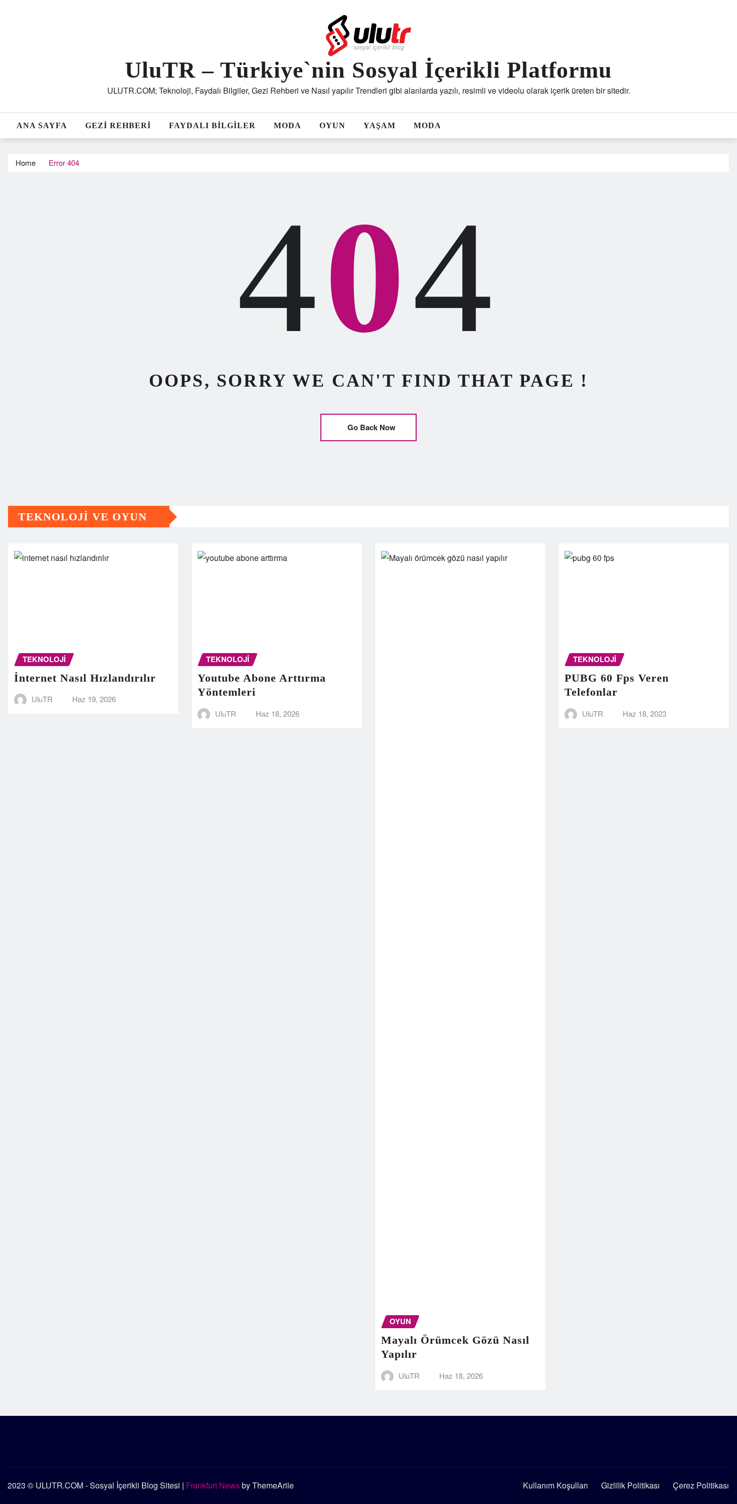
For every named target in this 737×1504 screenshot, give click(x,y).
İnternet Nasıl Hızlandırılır (85, 678)
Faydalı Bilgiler (212, 125)
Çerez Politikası (701, 1485)
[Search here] (726, 125)
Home (26, 162)
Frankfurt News (213, 1485)
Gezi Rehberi (118, 125)
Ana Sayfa (42, 125)
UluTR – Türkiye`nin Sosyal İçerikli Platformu (368, 70)
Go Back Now (371, 427)
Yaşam (379, 125)
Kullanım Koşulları (555, 1485)
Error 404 (64, 162)
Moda (287, 125)
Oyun (332, 125)
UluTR (42, 699)
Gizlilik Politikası (630, 1485)
